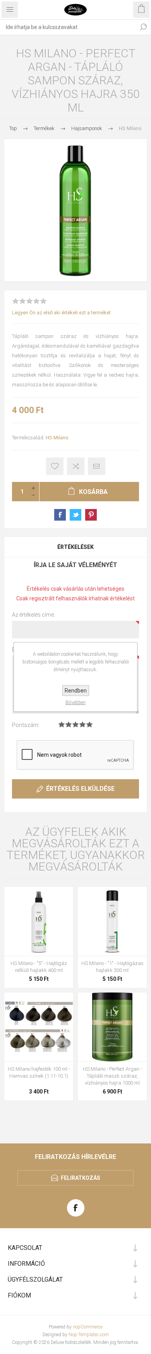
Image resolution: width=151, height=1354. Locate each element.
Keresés (143, 27)
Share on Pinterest (91, 515)
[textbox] (68, 27)
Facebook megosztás (60, 515)
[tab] (75, 546)
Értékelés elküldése (80, 788)
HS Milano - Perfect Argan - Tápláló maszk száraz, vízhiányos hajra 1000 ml (112, 1076)
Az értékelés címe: (33, 615)
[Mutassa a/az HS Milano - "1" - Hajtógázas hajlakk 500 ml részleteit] (112, 921)
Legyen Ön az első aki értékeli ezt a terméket (61, 312)
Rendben (76, 690)
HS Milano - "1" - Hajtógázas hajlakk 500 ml (112, 966)
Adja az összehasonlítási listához (75, 466)
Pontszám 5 (89, 724)
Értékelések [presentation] (75, 547)
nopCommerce (87, 1327)
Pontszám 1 (61, 724)
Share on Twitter (75, 515)
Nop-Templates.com (89, 1334)
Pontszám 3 (75, 724)
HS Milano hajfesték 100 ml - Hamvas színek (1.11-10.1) (39, 1072)
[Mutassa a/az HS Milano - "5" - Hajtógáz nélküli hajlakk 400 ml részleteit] (38, 921)
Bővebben (75, 702)
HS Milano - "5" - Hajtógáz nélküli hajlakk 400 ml (38, 966)
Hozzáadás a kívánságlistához (54, 466)
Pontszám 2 (68, 724)
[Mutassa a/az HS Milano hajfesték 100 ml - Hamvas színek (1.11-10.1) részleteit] (38, 1026)
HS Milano (57, 437)
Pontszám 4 (82, 724)
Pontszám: (25, 725)
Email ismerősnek (96, 466)
